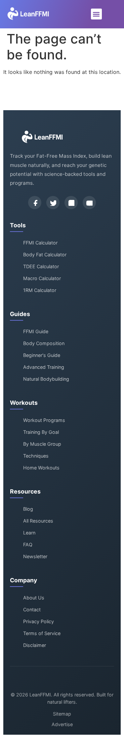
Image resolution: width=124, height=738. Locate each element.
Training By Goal (41, 432)
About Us (33, 597)
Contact (32, 609)
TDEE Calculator (41, 266)
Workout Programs (44, 420)
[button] (96, 14)
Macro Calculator (42, 278)
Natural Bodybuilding (46, 379)
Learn (29, 532)
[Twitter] (53, 202)
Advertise (62, 724)
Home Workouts (41, 467)
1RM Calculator (39, 290)
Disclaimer (34, 645)
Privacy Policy (38, 621)
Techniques (36, 456)
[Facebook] (34, 202)
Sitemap (62, 714)
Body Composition (43, 343)
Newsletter (35, 556)
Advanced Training (43, 367)
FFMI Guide (35, 331)
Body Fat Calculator (44, 254)
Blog (28, 509)
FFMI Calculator (40, 242)
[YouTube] (89, 202)
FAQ (27, 544)
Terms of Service (42, 633)
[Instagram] (71, 202)
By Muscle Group (42, 444)
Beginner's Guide (41, 355)
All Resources (38, 521)
